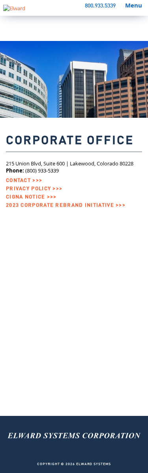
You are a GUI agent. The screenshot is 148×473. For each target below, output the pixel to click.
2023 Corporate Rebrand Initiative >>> (66, 205)
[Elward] (74, 453)
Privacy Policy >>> (34, 188)
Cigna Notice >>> (31, 197)
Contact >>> (24, 180)
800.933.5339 (100, 6)
